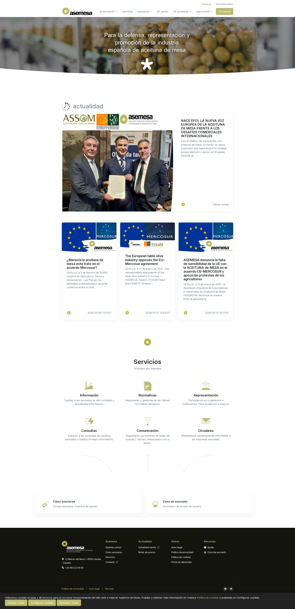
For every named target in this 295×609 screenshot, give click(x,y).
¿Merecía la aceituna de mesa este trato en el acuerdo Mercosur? (85, 264)
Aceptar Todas (16, 602)
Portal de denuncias (181, 562)
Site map (109, 588)
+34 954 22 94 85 (74, 567)
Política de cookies (207, 597)
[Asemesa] (183, 204)
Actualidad (224, 11)
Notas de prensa (146, 552)
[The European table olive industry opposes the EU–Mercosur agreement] (127, 313)
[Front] (77, 11)
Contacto (110, 562)
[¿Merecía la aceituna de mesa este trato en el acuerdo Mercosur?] (69, 313)
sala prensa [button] (203, 11)
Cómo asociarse (114, 552)
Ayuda (210, 547)
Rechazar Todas (68, 602)
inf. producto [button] (180, 11)
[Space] (77, 545)
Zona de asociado (216, 552)
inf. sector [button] (162, 11)
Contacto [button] (206, 4)
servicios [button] (128, 11)
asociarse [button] (143, 11)
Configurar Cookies (42, 602)
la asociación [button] (107, 11)
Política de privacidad (182, 552)
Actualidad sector (147, 547)
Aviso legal (176, 547)
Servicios (110, 557)
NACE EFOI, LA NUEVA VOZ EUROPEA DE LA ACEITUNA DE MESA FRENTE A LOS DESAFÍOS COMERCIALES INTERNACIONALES (203, 128)
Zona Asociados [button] (224, 4)
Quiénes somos (113, 547)
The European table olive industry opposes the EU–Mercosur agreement (145, 260)
